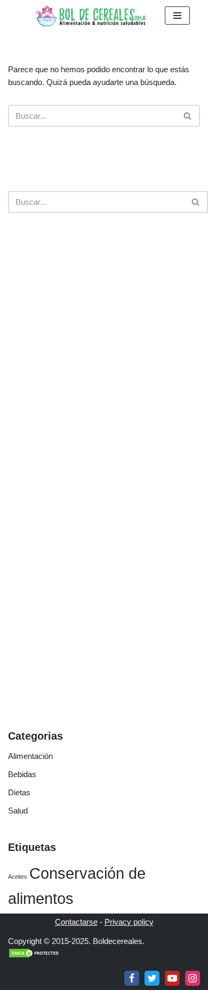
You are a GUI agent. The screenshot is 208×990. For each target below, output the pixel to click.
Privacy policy (129, 921)
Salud (18, 810)
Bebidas (22, 774)
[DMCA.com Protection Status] (34, 955)
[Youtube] (172, 978)
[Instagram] (192, 978)
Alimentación (30, 756)
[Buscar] (188, 116)
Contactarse (76, 921)
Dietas (19, 792)
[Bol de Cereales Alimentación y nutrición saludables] (90, 15)
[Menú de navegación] (177, 15)
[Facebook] (131, 978)
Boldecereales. (118, 941)
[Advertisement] (104, 338)
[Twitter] (152, 978)
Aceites (17, 876)
